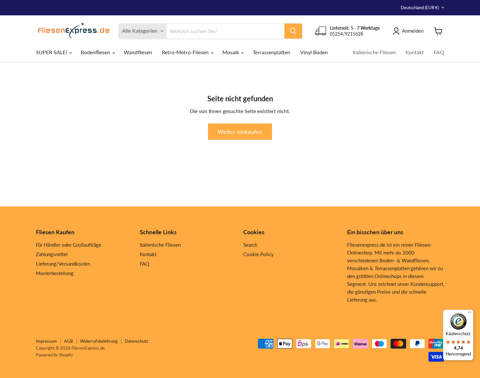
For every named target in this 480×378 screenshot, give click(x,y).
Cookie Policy (258, 254)
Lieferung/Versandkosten (63, 264)
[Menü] (469, 314)
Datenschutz (136, 341)
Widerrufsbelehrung (99, 341)
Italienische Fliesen (374, 52)
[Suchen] (293, 31)
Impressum (46, 341)
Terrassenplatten (271, 52)
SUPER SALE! (52, 52)
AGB (68, 341)
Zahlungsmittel (52, 254)
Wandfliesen (138, 52)
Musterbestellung (54, 273)
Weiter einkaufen (240, 131)
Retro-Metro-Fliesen (186, 52)
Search (250, 245)
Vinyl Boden (314, 52)
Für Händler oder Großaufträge (68, 245)
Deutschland (420, 7)
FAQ (439, 52)
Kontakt (415, 52)
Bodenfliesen (96, 52)
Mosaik (231, 52)
